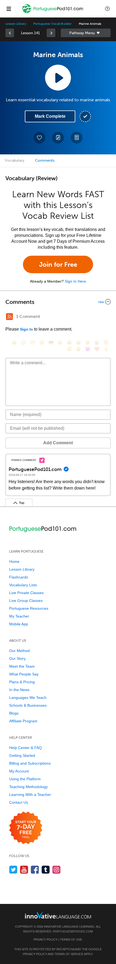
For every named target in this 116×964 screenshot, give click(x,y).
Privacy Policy (45, 939)
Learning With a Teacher (30, 794)
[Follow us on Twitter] (13, 869)
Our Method (19, 651)
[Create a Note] (58, 138)
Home (14, 561)
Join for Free (58, 264)
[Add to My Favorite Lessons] (39, 138)
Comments (44, 160)
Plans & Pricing (22, 682)
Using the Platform (25, 779)
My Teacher (19, 616)
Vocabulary (14, 160)
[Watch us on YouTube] (24, 869)
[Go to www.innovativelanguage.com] (58, 915)
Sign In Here (75, 281)
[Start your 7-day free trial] (25, 828)
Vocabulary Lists (23, 585)
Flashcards (18, 577)
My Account (19, 771)
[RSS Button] (9, 317)
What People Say (24, 674)
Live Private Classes (26, 593)
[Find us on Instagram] (56, 869)
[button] (107, 8)
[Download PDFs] (77, 138)
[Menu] (8, 8)
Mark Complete (50, 116)
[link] (9, 33)
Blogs (14, 713)
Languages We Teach (27, 697)
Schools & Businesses (28, 705)
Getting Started (22, 755)
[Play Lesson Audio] (58, 78)
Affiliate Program (23, 721)
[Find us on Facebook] (35, 869)
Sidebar (86, 33)
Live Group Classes (26, 600)
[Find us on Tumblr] (46, 869)
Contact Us (18, 802)
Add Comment (58, 443)
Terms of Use (71, 939)
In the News (19, 690)
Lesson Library (15, 24)
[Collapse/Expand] (58, 301)
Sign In (26, 329)
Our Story (17, 658)
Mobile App (18, 624)
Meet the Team (22, 666)
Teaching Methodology (28, 787)
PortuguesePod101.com (73, 931)
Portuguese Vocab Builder (52, 24)
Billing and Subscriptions (30, 763)
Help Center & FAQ (25, 747)
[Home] (53, 12)
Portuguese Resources (28, 608)
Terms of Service (68, 954)
